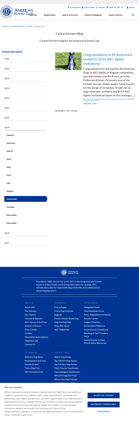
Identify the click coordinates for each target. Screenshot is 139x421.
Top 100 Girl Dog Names (65, 360)
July (8, 183)
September (12, 199)
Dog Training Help (62, 322)
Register (101, 7)
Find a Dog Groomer (63, 311)
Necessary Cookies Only (103, 404)
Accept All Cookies (104, 395)
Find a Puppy (89, 7)
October (11, 207)
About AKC (30, 307)
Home (5, 26)
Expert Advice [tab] (116, 15)
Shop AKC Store (61, 325)
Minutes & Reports (33, 318)
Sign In (132, 7)
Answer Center (91, 318)
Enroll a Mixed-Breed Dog (66, 318)
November (12, 215)
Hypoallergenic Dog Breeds (67, 371)
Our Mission (30, 311)
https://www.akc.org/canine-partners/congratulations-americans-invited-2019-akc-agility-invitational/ (109, 99)
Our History (30, 314)
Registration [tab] (50, 15)
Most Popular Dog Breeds (66, 368)
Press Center (31, 329)
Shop (111, 7)
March (10, 151)
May (9, 167)
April (9, 159)
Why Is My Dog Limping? (65, 379)
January (10, 135)
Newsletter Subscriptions (36, 337)
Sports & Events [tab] (70, 15)
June (9, 175)
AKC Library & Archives (36, 322)
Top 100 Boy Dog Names (65, 364)
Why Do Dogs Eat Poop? (65, 375)
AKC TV (120, 7)
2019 (29, 26)
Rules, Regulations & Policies (97, 314)
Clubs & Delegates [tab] (93, 15)
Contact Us (30, 344)
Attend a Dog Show (34, 357)
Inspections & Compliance (96, 329)
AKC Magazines (61, 329)
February (11, 143)
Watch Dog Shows (62, 357)
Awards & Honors (33, 325)
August (10, 191)
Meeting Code (31, 340)
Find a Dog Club (32, 368)
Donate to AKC (32, 364)
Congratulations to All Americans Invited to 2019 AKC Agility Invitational (107, 59)
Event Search (75, 7)
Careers (28, 333)
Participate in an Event (35, 360)
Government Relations (94, 325)
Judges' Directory (92, 322)
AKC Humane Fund (34, 371)
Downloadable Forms (94, 311)
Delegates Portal (91, 307)
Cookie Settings (103, 411)
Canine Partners (17, 26)
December (12, 223)
